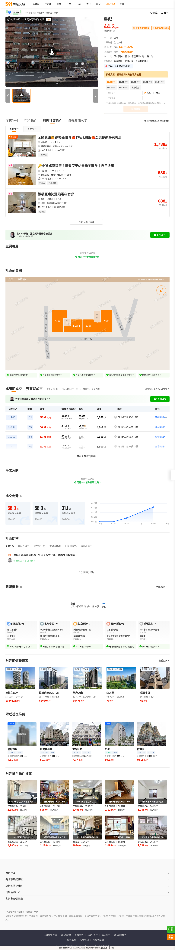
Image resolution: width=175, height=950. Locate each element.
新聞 (122, 4)
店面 (79, 4)
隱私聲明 (104, 948)
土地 (69, 4)
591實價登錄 (50, 935)
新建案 (36, 4)
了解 (48, 19)
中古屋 (48, 4)
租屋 (59, 4)
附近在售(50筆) (86, 222)
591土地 (79, 935)
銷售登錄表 (156, 389)
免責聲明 (71, 940)
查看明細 (159, 417)
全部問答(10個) (86, 572)
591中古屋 (93, 935)
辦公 (88, 4)
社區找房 (110, 4)
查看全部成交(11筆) (86, 456)
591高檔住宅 (120, 935)
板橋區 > (50, 13)
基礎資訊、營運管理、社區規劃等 (130, 61)
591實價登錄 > (31, 13)
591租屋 (106, 935)
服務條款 (123, 103)
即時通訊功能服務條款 (145, 103)
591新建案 (66, 935)
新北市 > (42, 13)
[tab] (14, 129)
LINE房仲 (162, 235)
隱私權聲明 (132, 103)
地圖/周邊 (161, 587)
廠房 (98, 4)
